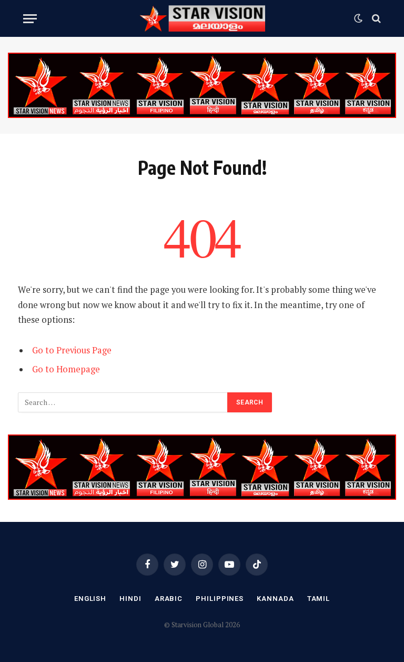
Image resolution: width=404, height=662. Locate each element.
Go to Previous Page (72, 350)
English (90, 598)
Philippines (220, 598)
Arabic (169, 598)
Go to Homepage (66, 369)
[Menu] (30, 19)
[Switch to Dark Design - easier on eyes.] (358, 18)
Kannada (275, 598)
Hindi (130, 598)
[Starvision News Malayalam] (202, 18)
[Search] (375, 19)
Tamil (318, 598)
